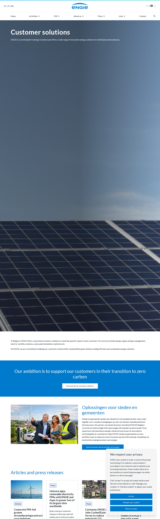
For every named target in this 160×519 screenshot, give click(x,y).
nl (5, 6)
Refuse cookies (131, 509)
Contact (142, 16)
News (13, 16)
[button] (34, 16)
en (12, 6)
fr (9, 6)
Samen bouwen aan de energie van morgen (103, 447)
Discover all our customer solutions (80, 386)
